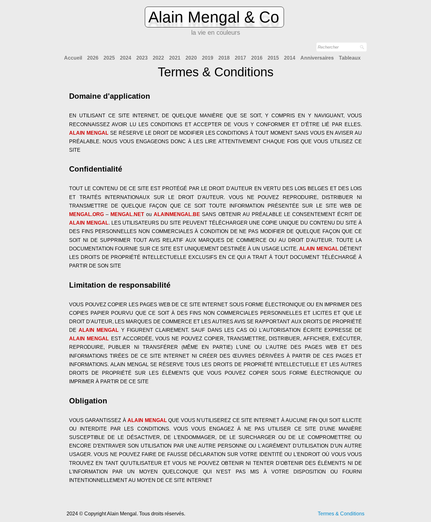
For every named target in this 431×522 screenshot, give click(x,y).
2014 (289, 58)
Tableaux (350, 58)
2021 (174, 58)
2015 (273, 58)
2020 (191, 58)
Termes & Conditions (341, 513)
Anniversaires (317, 58)
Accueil (73, 58)
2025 (109, 58)
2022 (158, 58)
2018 (224, 58)
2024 (125, 58)
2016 (257, 58)
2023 (142, 58)
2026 (92, 58)
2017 (240, 58)
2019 (207, 58)
